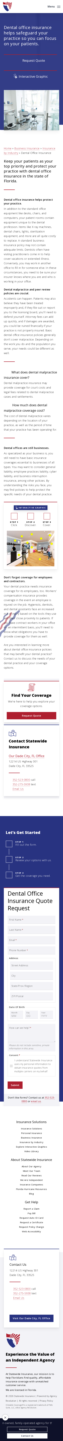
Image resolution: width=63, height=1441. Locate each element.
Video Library (31, 1151)
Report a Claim (31, 1208)
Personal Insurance (31, 1133)
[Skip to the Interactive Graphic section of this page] (30, 76)
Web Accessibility (31, 1231)
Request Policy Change (31, 1226)
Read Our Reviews (31, 1175)
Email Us (18, 789)
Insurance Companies (31, 1184)
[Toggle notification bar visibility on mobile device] (5, 1417)
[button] (53, 6)
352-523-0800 (21, 779)
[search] (43, 6)
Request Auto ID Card (31, 1217)
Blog (31, 1193)
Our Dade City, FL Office (26, 756)
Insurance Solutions (31, 1128)
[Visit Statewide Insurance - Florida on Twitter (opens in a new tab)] (12, 1306)
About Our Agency (31, 1166)
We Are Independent (31, 1180)
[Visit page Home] (7, 6)
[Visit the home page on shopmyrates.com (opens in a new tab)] (30, 60)
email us (36, 1101)
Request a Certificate (31, 1222)
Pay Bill (31, 1213)
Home (7, 148)
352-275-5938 (21, 784)
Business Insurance (27, 148)
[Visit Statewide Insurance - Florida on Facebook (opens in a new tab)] (18, 1306)
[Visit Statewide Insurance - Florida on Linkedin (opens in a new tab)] (24, 1306)
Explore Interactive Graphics (31, 1146)
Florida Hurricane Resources (31, 1189)
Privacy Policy (46, 1400)
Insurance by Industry (32, 1142)
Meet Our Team (31, 1170)
